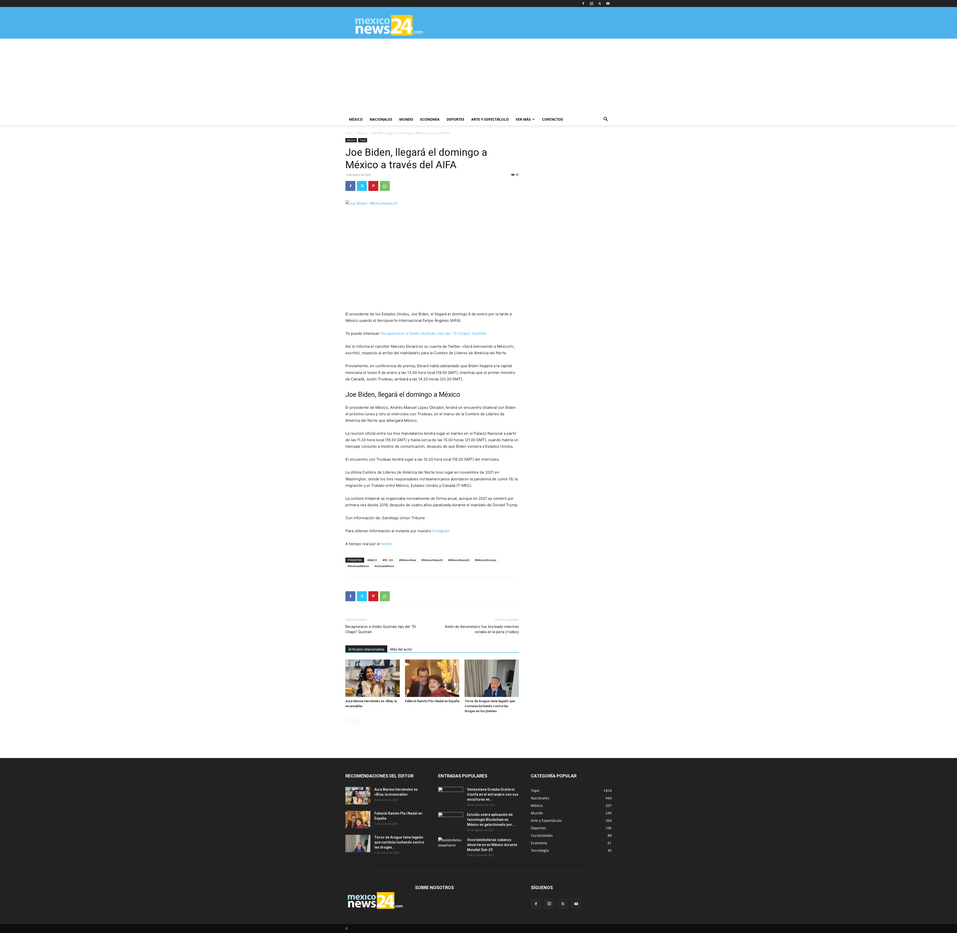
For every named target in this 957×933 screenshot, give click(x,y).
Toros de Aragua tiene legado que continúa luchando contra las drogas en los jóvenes (490, 706)
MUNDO (406, 119)
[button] (606, 119)
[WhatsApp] (385, 186)
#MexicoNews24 (432, 560)
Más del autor (401, 649)
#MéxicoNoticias (485, 560)
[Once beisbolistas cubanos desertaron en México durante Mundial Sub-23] (450, 846)
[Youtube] (608, 3)
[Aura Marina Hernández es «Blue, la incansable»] (372, 678)
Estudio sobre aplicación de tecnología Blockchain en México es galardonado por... (491, 820)
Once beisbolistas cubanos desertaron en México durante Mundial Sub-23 (492, 845)
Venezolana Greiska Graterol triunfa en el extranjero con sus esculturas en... (492, 794)
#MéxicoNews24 (458, 560)
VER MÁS (523, 119)
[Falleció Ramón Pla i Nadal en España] (432, 678)
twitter (387, 543)
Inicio (349, 133)
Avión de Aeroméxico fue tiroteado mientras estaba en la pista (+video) (482, 629)
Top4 (363, 140)
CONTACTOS (552, 119)
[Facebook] (583, 3)
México (362, 133)
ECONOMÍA (430, 119)
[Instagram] (591, 3)
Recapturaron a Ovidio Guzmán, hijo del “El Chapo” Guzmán (434, 333)
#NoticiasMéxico (358, 566)
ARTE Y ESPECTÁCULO (490, 119)
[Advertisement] (478, 76)
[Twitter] (599, 3)
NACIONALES (381, 119)
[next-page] (356, 721)
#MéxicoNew (407, 560)
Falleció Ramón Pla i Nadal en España (432, 701)
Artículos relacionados (366, 649)
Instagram (441, 530)
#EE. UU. (388, 560)
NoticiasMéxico (384, 566)
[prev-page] (348, 721)
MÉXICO (356, 119)
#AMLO (372, 560)
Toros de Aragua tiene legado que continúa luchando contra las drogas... (399, 842)
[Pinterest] (373, 186)
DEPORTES (455, 119)
